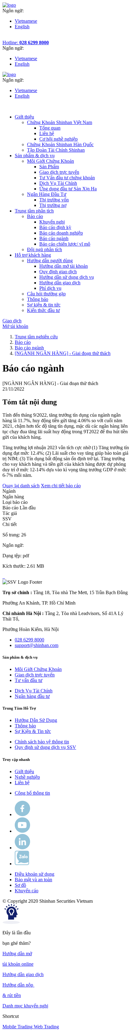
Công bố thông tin (32, 793)
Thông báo (25, 725)
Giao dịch (11, 320)
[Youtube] (22, 831)
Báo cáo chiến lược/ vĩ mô (64, 244)
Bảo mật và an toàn (33, 879)
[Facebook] (22, 814)
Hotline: (25, 42)
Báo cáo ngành (53, 238)
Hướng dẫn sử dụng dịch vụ (66, 277)
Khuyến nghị (52, 221)
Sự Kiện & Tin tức (33, 731)
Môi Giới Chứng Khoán (38, 669)
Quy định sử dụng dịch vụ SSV (45, 747)
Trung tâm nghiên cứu (36, 336)
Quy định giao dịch (58, 271)
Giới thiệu (24, 771)
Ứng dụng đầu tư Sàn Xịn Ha (68, 188)
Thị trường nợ (52, 205)
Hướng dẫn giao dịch (59, 282)
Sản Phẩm (49, 166)
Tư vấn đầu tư (28, 680)
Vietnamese (26, 21)
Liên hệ (46, 133)
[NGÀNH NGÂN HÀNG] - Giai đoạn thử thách (63, 353)
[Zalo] (22, 863)
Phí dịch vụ (50, 288)
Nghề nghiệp (27, 777)
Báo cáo (23, 342)
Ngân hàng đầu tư (32, 696)
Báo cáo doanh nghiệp (61, 233)
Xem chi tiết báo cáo (61, 485)
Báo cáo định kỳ (55, 227)
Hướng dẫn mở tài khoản (63, 266)
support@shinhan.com (36, 645)
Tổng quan (49, 127)
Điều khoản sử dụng (34, 874)
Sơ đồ (20, 885)
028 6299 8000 (29, 639)
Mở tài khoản (15, 326)
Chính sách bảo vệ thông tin (42, 741)
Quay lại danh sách (21, 485)
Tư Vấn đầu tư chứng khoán (67, 177)
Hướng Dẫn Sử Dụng (36, 720)
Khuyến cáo (26, 890)
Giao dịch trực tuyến (59, 172)
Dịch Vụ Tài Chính (58, 183)
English (22, 26)
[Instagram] (22, 847)
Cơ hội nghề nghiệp (58, 139)
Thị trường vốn (54, 199)
